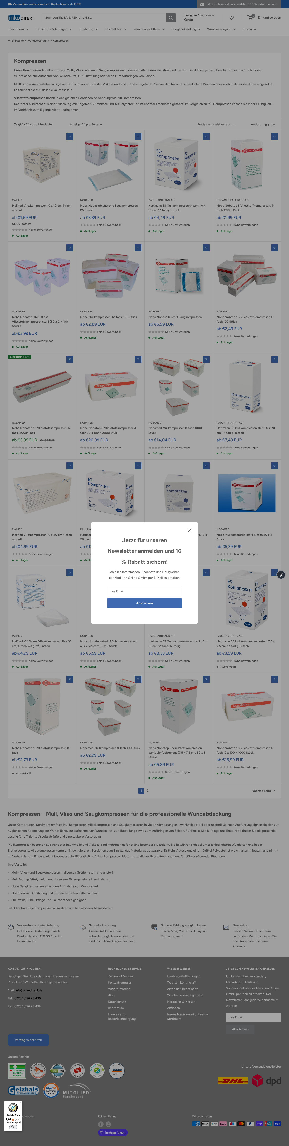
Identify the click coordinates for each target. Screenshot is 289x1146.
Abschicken (144, 603)
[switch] (13, 1127)
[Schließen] (190, 530)
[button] (281, 574)
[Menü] (19, 1103)
